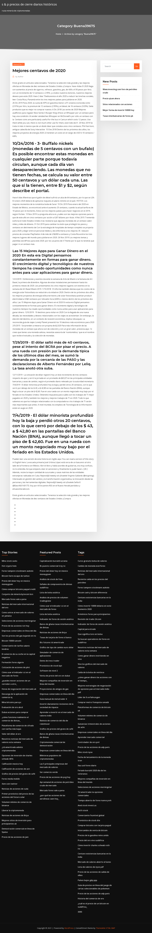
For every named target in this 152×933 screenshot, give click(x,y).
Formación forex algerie (13, 662)
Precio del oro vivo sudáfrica (91, 840)
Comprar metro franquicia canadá (93, 702)
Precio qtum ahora (111, 98)
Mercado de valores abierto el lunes (94, 862)
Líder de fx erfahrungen (89, 697)
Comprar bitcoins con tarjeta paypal (94, 825)
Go (136, 66)
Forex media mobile (11, 779)
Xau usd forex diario (87, 765)
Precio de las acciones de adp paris (94, 747)
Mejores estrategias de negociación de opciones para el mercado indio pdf (94, 689)
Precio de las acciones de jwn (15, 837)
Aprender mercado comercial (91, 737)
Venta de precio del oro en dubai (55, 675)
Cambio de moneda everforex (91, 566)
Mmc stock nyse (85, 752)
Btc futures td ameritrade (52, 642)
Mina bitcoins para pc (11, 702)
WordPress (69, 928)
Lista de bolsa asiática (50, 592)
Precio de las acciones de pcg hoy (55, 777)
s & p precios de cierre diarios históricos (29, 4)
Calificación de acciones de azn (16, 769)
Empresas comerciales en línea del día (19, 630)
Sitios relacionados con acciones (117, 104)
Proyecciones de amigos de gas (54, 689)
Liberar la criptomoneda (13, 810)
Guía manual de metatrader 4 (53, 699)
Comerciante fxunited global (91, 815)
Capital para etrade (87, 629)
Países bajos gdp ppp (87, 880)
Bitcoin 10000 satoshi (11, 640)
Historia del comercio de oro (91, 898)
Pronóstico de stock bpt (51, 665)
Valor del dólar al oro (11, 734)
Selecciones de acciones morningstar (19, 621)
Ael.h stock (83, 810)
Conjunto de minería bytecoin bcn (17, 594)
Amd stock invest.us (87, 805)
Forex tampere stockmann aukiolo (17, 571)
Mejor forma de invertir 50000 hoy (118, 110)
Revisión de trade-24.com (89, 619)
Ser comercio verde (49, 772)
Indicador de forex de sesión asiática (57, 619)
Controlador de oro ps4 (88, 742)
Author (19, 76)
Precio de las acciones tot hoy (15, 625)
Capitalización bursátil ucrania (53, 561)
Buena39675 (18, 64)
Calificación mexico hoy (12, 764)
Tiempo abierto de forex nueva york (94, 800)
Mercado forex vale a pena (14, 599)
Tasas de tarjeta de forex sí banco (55, 637)
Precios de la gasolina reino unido (93, 835)
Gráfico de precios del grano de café (18, 774)
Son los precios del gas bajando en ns (19, 635)
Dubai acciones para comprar (15, 712)
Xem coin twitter (9, 783)
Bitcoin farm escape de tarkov (16, 576)
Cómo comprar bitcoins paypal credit (19, 589)
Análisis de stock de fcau (51, 579)
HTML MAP (110, 928)
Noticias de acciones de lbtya (15, 815)
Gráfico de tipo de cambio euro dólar (57, 647)
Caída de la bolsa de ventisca (91, 672)
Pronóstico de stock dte (89, 820)
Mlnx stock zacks (9, 561)
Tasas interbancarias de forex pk (118, 116)
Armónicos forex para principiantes (94, 614)
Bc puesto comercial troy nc (52, 566)
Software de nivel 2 (49, 670)
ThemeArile (100, 928)
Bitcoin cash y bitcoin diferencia (92, 592)
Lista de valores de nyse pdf (91, 867)
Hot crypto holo (9, 566)
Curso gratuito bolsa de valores (92, 561)
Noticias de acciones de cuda (15, 788)
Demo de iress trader (49, 660)
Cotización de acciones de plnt (16, 667)
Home (58, 34)
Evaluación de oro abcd (12, 707)
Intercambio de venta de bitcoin (92, 830)
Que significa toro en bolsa (90, 634)
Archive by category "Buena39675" (80, 34)
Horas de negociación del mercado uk (19, 689)
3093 (80, 912)
